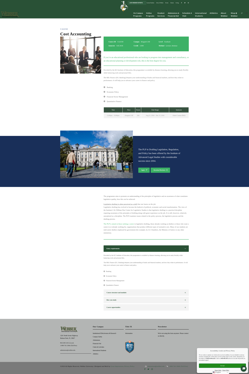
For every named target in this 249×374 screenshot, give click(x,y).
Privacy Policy (218, 370)
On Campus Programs (138, 14)
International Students (201, 14)
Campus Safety (97, 337)
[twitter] (184, 2)
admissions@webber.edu (67, 350)
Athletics (214, 13)
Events (166, 2)
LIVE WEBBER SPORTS (136, 3)
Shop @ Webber (234, 14)
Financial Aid (97, 343)
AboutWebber (224, 14)
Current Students (150, 2)
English (218, 372)
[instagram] (188, 2)
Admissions (96, 340)
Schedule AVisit (187, 14)
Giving (177, 2)
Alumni (172, 2)
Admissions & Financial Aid (173, 14)
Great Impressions (117, 366)
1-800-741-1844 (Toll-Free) (68, 345)
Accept (222, 365)
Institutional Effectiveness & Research (104, 333)
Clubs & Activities (98, 347)
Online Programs (150, 14)
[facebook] (181, 2)
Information (128, 333)
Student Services (161, 14)
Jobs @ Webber (159, 2)
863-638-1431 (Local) (67, 343)
